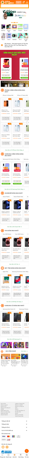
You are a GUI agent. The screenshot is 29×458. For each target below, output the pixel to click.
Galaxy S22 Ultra (4, 413)
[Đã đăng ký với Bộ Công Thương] (6, 452)
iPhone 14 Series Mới (8, 95)
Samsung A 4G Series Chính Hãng (11, 159)
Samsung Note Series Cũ (9, 309)
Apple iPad (5, 271)
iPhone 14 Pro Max (19, 414)
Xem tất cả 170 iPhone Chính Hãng (14, 150)
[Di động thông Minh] (7, 2)
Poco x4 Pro (3, 403)
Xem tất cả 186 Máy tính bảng (14, 301)
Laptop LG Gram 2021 (19, 403)
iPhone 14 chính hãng (5, 412)
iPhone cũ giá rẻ (4, 405)
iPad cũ (16, 409)
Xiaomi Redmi (6, 196)
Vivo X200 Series (7, 234)
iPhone (16, 413)
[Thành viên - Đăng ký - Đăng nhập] (27, 2)
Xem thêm (23, 351)
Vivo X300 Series (19, 234)
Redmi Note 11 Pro (5, 410)
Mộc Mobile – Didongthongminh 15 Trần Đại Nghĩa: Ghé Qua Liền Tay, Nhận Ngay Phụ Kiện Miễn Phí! (16, 45)
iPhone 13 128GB (19, 405)
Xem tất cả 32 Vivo (14, 264)
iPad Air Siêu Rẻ (4, 414)
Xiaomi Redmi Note (18, 196)
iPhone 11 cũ (3, 406)
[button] (28, 122)
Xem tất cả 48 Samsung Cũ (14, 339)
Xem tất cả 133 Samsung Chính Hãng (14, 189)
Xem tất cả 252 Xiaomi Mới (14, 226)
